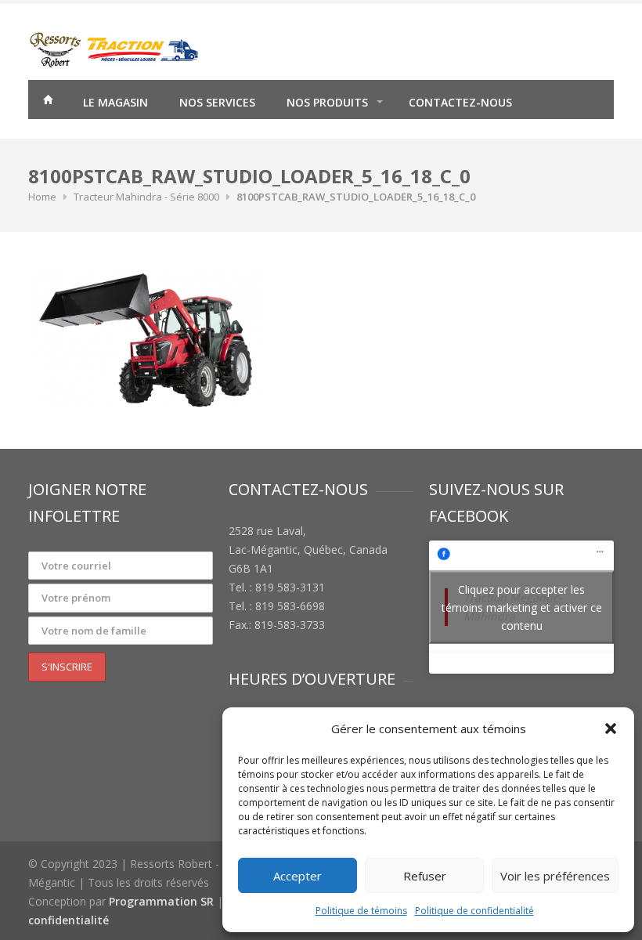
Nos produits (327, 102)
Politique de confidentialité (474, 910)
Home (42, 197)
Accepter (297, 876)
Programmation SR (161, 901)
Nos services (217, 102)
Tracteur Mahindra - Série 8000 (146, 197)
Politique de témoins (361, 910)
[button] (611, 728)
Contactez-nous (460, 102)
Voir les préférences (555, 876)
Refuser (424, 876)
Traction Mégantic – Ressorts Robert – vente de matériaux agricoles (47, 102)
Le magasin (115, 102)
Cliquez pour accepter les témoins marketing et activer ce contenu (522, 606)
